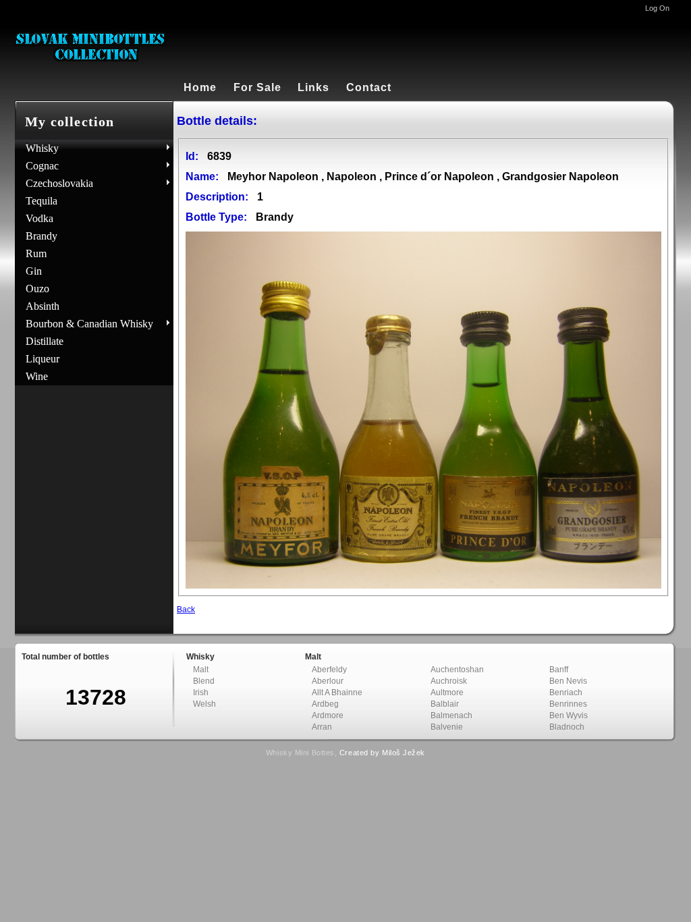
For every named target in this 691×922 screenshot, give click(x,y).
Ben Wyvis (568, 715)
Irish (201, 692)
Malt (201, 669)
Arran (322, 727)
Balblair (445, 704)
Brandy (41, 236)
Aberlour (327, 681)
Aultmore (447, 692)
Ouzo (37, 288)
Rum (36, 253)
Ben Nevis (568, 681)
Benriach (565, 692)
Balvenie (447, 727)
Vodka (39, 218)
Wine (37, 376)
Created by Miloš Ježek (382, 753)
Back (186, 609)
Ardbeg (325, 704)
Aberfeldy (329, 669)
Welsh (204, 704)
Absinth (42, 306)
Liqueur (42, 358)
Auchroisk (449, 681)
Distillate (44, 341)
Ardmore (327, 715)
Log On (657, 8)
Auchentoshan (457, 669)
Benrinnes (568, 704)
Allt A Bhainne (337, 692)
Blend (204, 681)
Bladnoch (566, 727)
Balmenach (451, 715)
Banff (558, 669)
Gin (34, 271)
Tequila (41, 201)
